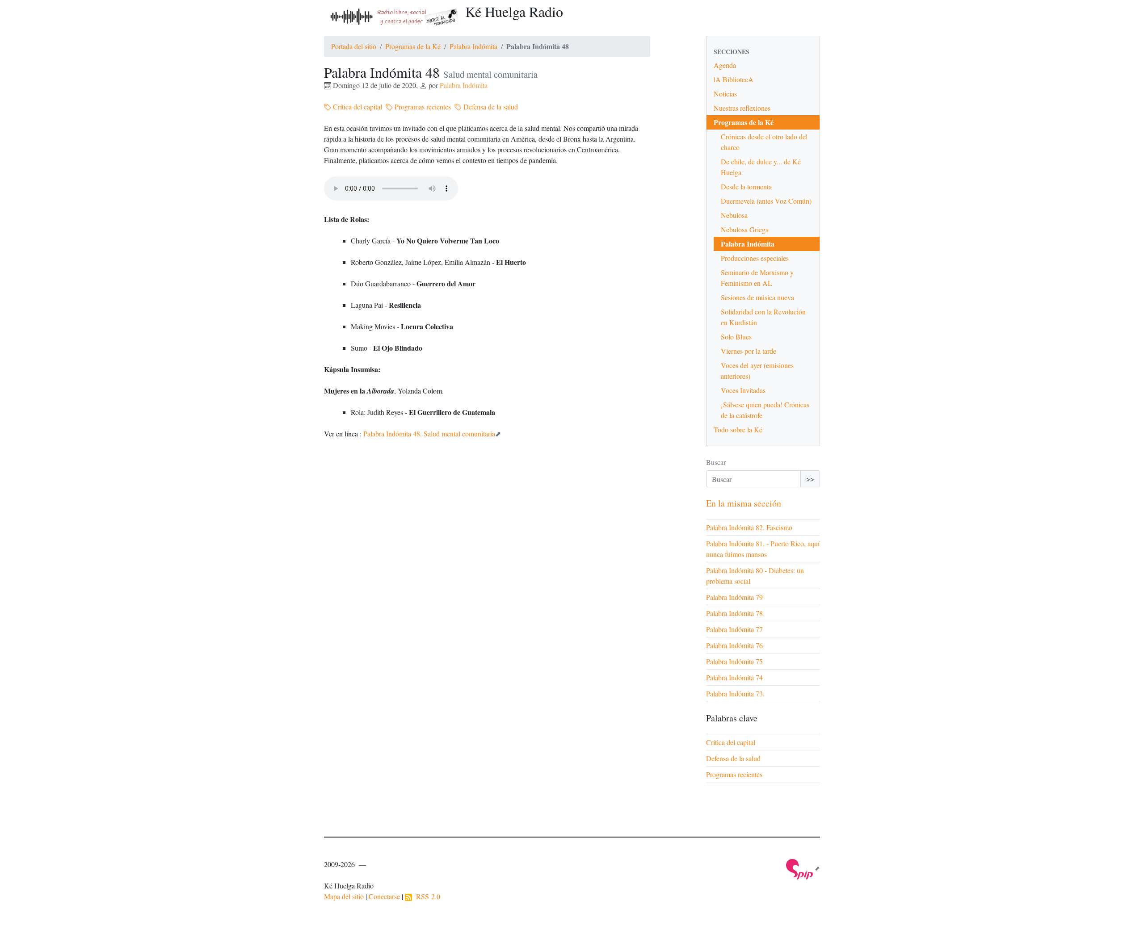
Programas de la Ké (413, 46)
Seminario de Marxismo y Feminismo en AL (757, 278)
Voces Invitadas (743, 390)
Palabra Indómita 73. (735, 693)
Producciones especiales (755, 258)
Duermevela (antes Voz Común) (766, 200)
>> (810, 478)
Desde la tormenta (746, 186)
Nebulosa (734, 215)
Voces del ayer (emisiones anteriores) (757, 370)
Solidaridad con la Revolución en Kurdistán (763, 317)
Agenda (725, 65)
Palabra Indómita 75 (734, 661)
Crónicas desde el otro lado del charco (764, 142)
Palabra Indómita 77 (734, 629)
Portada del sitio (353, 46)
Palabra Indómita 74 (734, 677)
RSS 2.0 (426, 896)
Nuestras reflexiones (742, 108)
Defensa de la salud (490, 106)
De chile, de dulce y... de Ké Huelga (761, 167)
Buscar (716, 462)
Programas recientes (422, 106)
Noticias (725, 93)
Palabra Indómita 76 (734, 645)
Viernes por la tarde (748, 351)
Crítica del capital (356, 106)
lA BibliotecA (733, 79)
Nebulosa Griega (745, 229)
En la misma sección (743, 503)
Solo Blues (736, 336)
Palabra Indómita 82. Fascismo (749, 527)
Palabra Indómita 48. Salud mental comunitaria (429, 433)
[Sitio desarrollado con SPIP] (803, 868)
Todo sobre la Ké (738, 429)
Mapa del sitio (344, 896)
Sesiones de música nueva (757, 297)
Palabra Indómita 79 (734, 597)
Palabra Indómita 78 (734, 613)
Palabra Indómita (473, 46)
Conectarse (384, 896)
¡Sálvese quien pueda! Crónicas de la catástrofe (765, 410)
